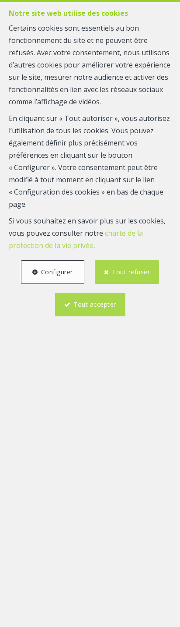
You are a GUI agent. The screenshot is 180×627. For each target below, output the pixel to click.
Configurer (57, 272)
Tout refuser (131, 272)
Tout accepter (94, 304)
